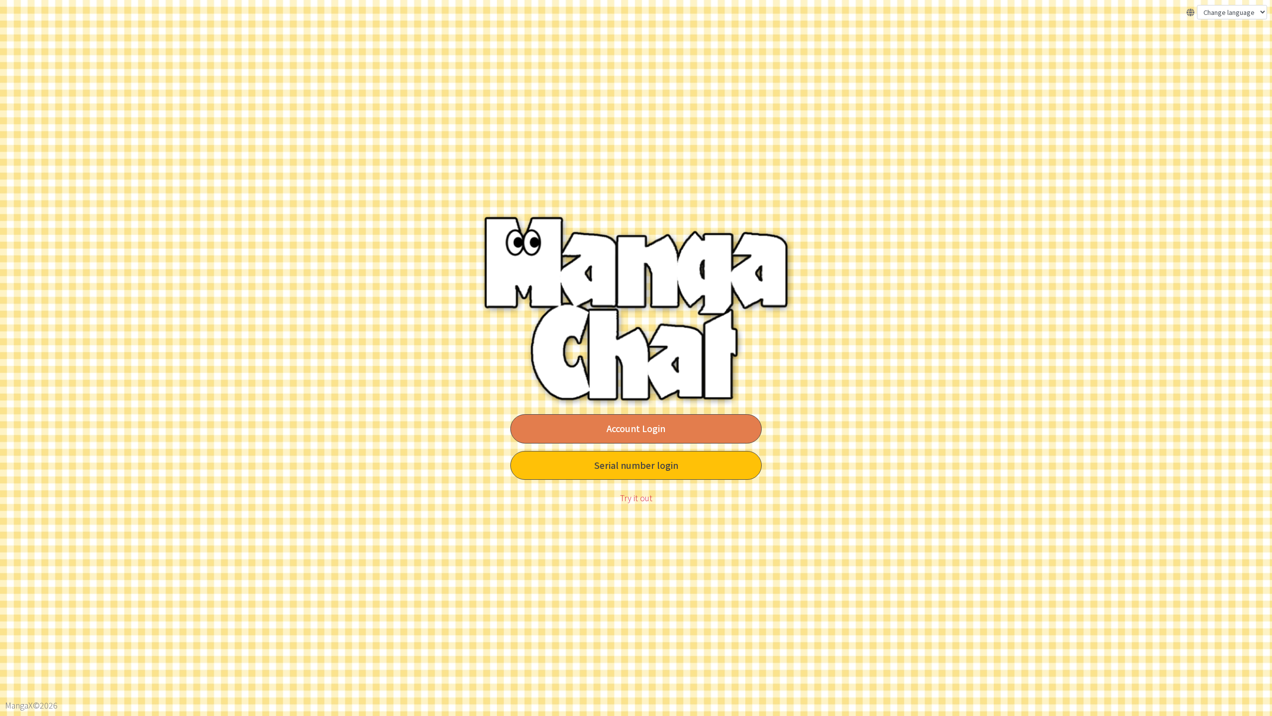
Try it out (636, 498)
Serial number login (636, 465)
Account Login (636, 428)
